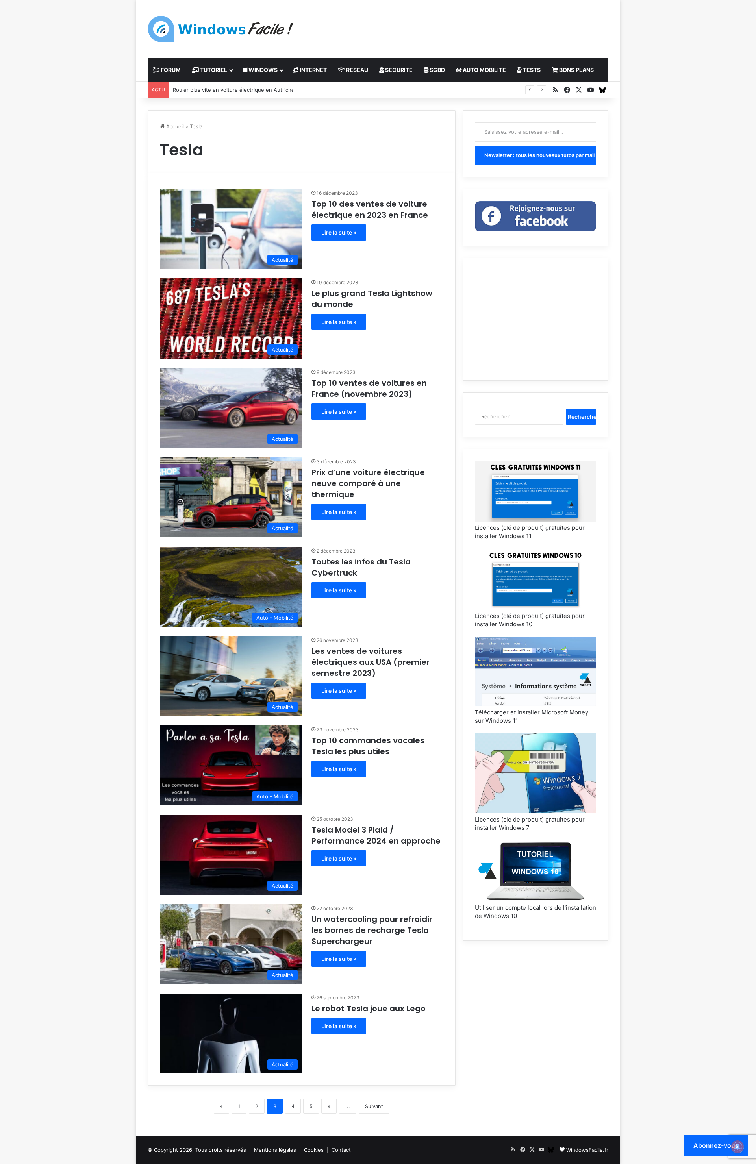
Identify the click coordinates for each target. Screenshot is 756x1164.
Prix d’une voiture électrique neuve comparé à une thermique (368, 483)
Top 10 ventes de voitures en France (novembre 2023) (369, 389)
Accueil (174, 126)
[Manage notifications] (737, 1146)
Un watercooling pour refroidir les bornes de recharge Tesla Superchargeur (371, 930)
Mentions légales (275, 1150)
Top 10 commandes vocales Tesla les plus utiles (367, 746)
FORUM (170, 70)
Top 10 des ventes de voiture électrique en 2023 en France (369, 209)
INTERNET (312, 70)
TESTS (531, 70)
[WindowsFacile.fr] (220, 29)
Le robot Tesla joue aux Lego (368, 1008)
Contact (341, 1150)
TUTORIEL (213, 70)
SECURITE (398, 70)
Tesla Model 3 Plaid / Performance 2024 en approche (376, 835)
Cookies (314, 1150)
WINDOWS (262, 70)
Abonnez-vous (716, 1145)
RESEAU (356, 70)
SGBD (436, 70)
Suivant (374, 1106)
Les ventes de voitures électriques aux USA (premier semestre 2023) (370, 662)
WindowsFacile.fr (587, 1150)
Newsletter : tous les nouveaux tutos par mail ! (540, 155)
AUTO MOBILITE (483, 70)
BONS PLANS (576, 70)
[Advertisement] (456, 25)
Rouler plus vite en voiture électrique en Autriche (234, 90)
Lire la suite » (338, 232)
